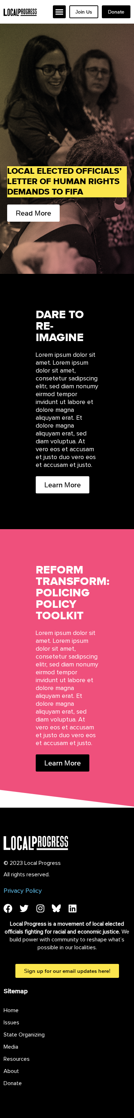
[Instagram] (40, 908)
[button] (59, 11)
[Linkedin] (72, 908)
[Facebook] (8, 908)
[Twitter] (24, 908)
